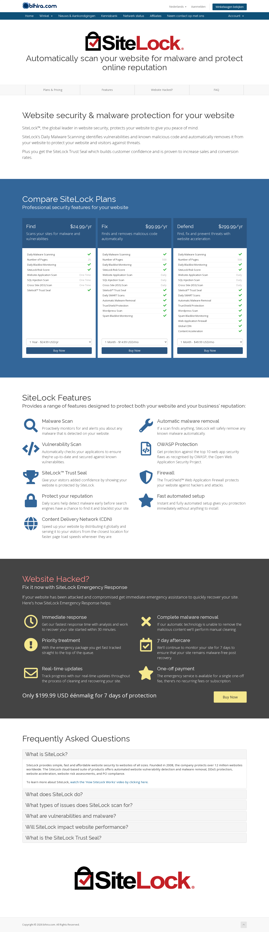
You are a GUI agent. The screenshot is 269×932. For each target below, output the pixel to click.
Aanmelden (198, 6)
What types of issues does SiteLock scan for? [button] (79, 805)
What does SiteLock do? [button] (54, 794)
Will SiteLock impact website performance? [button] (76, 827)
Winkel (45, 16)
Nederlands (177, 6)
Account (235, 16)
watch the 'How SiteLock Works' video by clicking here (109, 782)
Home (29, 16)
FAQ (216, 90)
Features (107, 90)
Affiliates (155, 16)
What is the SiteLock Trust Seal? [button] (63, 838)
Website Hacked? (162, 90)
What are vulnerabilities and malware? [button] (70, 816)
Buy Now (59, 350)
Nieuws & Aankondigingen (76, 16)
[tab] (134, 754)
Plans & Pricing (52, 90)
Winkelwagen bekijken (230, 7)
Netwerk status (133, 16)
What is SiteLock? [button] (46, 754)
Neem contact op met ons (185, 16)
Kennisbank (109, 16)
